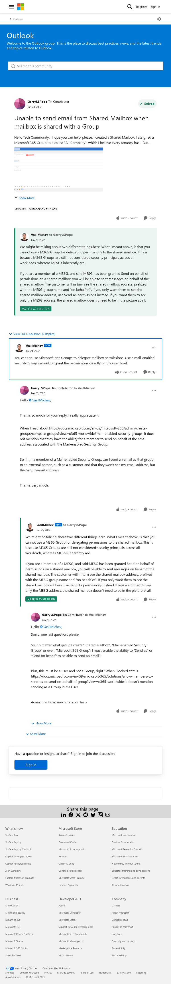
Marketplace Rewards (70, 948)
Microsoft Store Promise (72, 877)
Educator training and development (131, 870)
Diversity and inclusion (124, 941)
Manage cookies (66, 972)
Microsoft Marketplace (71, 941)
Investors (117, 934)
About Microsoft (120, 912)
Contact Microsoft (29, 972)
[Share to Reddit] (85, 814)
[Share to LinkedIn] (63, 814)
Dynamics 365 (12, 919)
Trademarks (105, 972)
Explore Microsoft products (19, 877)
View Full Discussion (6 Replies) (34, 334)
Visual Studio (66, 955)
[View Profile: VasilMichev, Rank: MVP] (19, 347)
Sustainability (119, 955)
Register (141, 6)
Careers (116, 905)
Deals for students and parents (128, 877)
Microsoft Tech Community (73, 934)
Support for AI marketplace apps (76, 927)
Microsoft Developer (70, 912)
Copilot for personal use (18, 863)
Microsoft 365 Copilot (17, 948)
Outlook (18, 19)
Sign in (31, 764)
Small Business (13, 955)
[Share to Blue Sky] (93, 814)
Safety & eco (124, 972)
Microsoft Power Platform (19, 934)
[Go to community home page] (20, 6)
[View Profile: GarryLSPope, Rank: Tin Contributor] (19, 103)
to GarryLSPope (61, 234)
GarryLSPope (37, 101)
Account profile (67, 835)
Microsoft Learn (67, 919)
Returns (63, 856)
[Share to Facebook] (71, 814)
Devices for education (123, 842)
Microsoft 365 (12, 927)
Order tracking (66, 863)
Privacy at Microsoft (122, 927)
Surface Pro (11, 835)
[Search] (129, 6)
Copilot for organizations (18, 856)
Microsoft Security (15, 912)
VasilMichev (39, 234)
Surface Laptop (13, 842)
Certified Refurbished (70, 870)
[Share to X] (78, 814)
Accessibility (118, 948)
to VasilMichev (84, 388)
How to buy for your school (126, 863)
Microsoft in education (124, 835)
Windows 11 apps (14, 885)
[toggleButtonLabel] (159, 19)
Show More (27, 198)
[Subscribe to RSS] (100, 814)
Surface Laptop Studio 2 (18, 849)
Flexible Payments (68, 885)
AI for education (120, 885)
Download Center (68, 842)
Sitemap (9, 972)
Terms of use (87, 972)
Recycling (141, 972)
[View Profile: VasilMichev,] (24, 236)
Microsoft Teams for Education (128, 849)
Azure (62, 905)
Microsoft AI (11, 905)
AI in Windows (13, 870)
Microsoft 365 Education (125, 856)
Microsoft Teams (14, 941)
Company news (120, 919)
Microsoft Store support (71, 849)
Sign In (155, 6)
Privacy (48, 972)
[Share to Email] (107, 814)
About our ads (12, 977)
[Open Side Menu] (11, 6)
